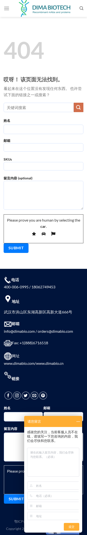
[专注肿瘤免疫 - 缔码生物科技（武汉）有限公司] (44, 8)
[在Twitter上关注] (26, 396)
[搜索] (81, 8)
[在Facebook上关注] (8, 396)
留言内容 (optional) (18, 178)
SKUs (8, 159)
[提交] (78, 107)
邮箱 (7, 140)
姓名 (7, 120)
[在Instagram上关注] (17, 396)
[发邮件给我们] (34, 396)
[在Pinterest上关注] (43, 396)
